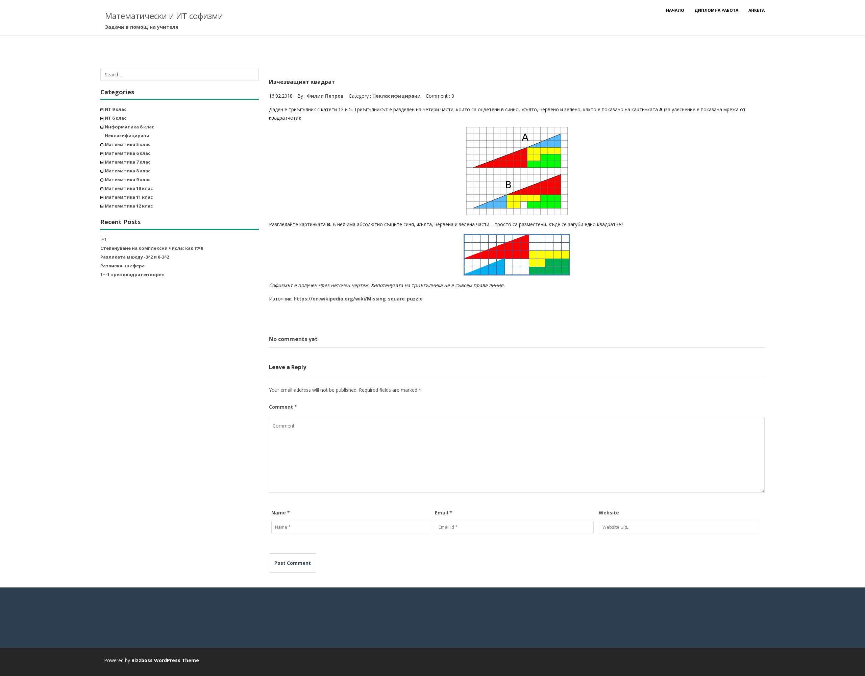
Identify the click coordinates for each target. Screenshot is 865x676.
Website (609, 512)
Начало (675, 10)
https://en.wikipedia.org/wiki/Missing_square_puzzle (358, 298)
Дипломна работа (716, 10)
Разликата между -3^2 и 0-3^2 (134, 257)
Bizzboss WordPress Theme (165, 660)
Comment (283, 407)
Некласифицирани (127, 135)
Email (443, 512)
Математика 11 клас (129, 197)
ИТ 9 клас (115, 109)
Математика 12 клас (129, 206)
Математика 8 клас (127, 171)
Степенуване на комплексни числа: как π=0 (151, 248)
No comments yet (293, 339)
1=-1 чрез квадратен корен (132, 274)
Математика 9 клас (127, 179)
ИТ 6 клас (115, 118)
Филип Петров (325, 96)
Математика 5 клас (127, 144)
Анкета (756, 10)
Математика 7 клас (127, 162)
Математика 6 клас (127, 153)
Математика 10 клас (129, 188)
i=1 (103, 239)
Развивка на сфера (122, 266)
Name (280, 512)
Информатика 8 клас (129, 127)
